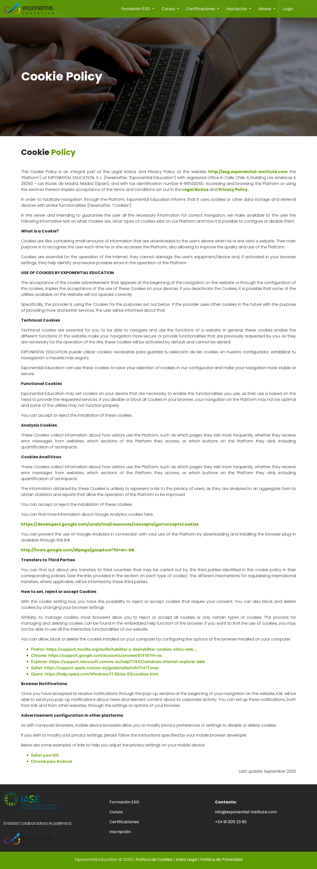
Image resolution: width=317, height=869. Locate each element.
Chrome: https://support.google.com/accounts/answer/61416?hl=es (96, 655)
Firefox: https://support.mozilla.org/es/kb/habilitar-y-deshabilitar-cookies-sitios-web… (114, 649)
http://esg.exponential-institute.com (248, 172)
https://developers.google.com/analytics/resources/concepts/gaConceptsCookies (110, 524)
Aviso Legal (187, 859)
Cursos (169, 8)
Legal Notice (195, 189)
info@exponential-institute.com (246, 812)
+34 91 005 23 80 (231, 822)
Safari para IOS (45, 755)
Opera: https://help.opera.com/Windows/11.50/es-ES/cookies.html (94, 673)
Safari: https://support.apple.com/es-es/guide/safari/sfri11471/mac (95, 667)
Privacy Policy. (233, 189)
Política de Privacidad (221, 859)
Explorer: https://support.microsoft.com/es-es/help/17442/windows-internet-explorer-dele (118, 661)
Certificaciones (201, 8)
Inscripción (237, 8)
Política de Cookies (154, 859)
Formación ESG (136, 8)
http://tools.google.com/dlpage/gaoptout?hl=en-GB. (78, 550)
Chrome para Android (51, 761)
